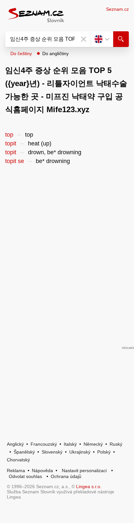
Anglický (15, 444)
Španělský (24, 452)
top (9, 134)
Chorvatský (18, 459)
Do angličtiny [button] (55, 53)
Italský (70, 444)
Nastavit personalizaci (84, 470)
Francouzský (44, 444)
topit (10, 143)
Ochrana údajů (66, 476)
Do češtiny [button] (21, 53)
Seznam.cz (117, 9)
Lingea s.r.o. (88, 486)
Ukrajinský (79, 452)
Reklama (16, 470)
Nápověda (42, 470)
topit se (14, 161)
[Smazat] (83, 39)
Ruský (116, 444)
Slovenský (52, 452)
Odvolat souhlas (25, 476)
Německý (93, 444)
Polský (104, 452)
